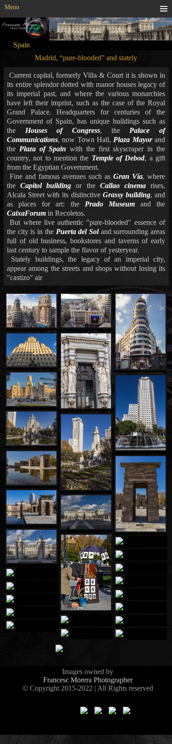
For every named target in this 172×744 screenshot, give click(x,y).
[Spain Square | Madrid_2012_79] (31, 429)
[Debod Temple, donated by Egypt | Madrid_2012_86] (31, 468)
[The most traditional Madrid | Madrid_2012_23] (140, 620)
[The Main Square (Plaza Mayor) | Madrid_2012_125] (140, 581)
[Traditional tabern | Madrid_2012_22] (86, 620)
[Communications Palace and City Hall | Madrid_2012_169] (31, 390)
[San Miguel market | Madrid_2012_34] (31, 599)
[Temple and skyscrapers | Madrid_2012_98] (31, 508)
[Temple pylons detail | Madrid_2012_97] (140, 494)
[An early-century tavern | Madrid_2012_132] (86, 633)
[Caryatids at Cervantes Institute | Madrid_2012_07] (86, 372)
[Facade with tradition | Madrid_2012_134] (140, 607)
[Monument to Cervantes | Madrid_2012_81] (86, 452)
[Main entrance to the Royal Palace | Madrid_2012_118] (31, 547)
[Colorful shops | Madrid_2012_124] (140, 594)
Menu (12, 7)
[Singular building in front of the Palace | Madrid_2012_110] (140, 541)
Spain (21, 45)
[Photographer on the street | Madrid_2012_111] (86, 573)
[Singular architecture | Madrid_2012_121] (140, 555)
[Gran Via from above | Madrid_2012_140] (31, 311)
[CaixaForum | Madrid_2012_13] (140, 568)
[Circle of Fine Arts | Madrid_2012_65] (140, 634)
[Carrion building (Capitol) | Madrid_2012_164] (140, 332)
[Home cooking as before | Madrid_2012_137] (31, 625)
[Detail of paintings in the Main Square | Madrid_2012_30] (31, 586)
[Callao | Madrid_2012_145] (86, 311)
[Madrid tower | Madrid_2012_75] (140, 413)
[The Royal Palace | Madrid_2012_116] (86, 513)
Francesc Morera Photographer (88, 680)
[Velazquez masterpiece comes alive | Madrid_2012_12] (31, 573)
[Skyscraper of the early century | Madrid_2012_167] (31, 351)
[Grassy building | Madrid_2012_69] (31, 612)
